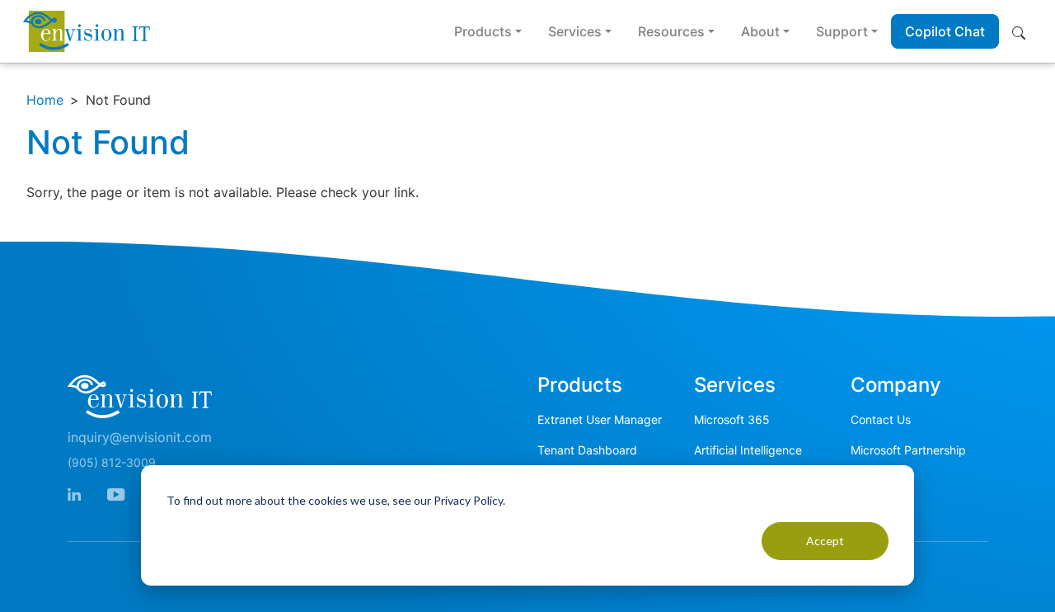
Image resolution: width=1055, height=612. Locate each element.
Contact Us (881, 419)
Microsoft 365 (732, 419)
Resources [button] (671, 31)
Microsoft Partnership (908, 450)
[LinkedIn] (74, 493)
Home (44, 100)
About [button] (760, 31)
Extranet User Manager (599, 419)
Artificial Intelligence (748, 450)
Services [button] (575, 31)
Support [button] (842, 31)
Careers (872, 480)
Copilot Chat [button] (945, 31)
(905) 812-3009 (112, 462)
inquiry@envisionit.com (140, 437)
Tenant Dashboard (587, 450)
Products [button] (483, 31)
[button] (1022, 31)
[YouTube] (116, 493)
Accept (825, 541)
